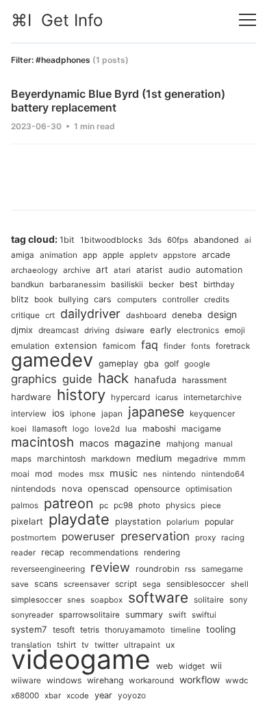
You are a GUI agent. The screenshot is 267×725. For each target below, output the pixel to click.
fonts (200, 346)
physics (180, 505)
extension (76, 345)
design (222, 314)
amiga (22, 255)
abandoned (216, 240)
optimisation (209, 489)
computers (137, 299)
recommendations (104, 552)
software (158, 597)
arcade (216, 255)
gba (151, 363)
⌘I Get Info (57, 20)
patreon (69, 503)
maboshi (159, 428)
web (164, 666)
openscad (108, 489)
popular (219, 521)
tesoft (64, 629)
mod (44, 474)
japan (112, 413)
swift (177, 615)
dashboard (146, 315)
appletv (143, 255)
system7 (29, 629)
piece (211, 505)
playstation (138, 521)
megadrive (197, 459)
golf (171, 363)
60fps (177, 240)
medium (154, 458)
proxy (205, 537)
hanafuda (155, 379)
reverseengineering (48, 569)
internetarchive (212, 397)
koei (19, 429)
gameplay (118, 363)
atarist (149, 270)
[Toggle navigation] (247, 20)
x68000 (25, 695)
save (20, 584)
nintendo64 (222, 474)
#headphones (63, 60)
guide (77, 379)
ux (170, 645)
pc (103, 505)
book (43, 299)
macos (94, 443)
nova (72, 489)
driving (97, 330)
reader (23, 552)
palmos (24, 505)
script (126, 584)
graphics (34, 379)
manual (219, 444)
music (124, 473)
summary (144, 614)
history (81, 395)
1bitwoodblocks (111, 240)
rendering (162, 552)
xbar (52, 695)
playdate (79, 519)
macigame (201, 429)
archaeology (34, 270)
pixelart (27, 521)
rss (190, 569)
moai (20, 474)
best (188, 284)
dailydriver (90, 313)
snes (76, 600)
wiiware (26, 680)
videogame (81, 659)
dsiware (129, 330)
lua (131, 429)
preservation (155, 536)
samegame (222, 569)
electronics (198, 330)
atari (122, 270)
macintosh (42, 442)
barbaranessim (77, 284)
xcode (77, 695)
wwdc (237, 680)
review (110, 567)
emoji (235, 330)
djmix (22, 330)
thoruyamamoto (135, 630)
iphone (83, 414)
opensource (157, 489)
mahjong (182, 443)
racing (232, 537)
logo (81, 429)
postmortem (33, 537)
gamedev (52, 359)
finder (175, 346)
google (197, 364)
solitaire (209, 599)
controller (180, 299)
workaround (151, 680)
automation (219, 270)
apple (113, 255)
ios (58, 413)
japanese (156, 412)
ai (247, 240)
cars (103, 299)
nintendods (33, 489)
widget (192, 666)
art (102, 269)
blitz (20, 299)
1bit (67, 240)
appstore (179, 255)
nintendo (179, 474)
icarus (166, 397)
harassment (204, 380)
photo (149, 505)
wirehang (105, 680)
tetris (89, 630)
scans (46, 584)
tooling (221, 629)
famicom (119, 346)
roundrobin (157, 569)
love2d (107, 429)
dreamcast (58, 330)
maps (21, 459)
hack (113, 377)
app (90, 255)
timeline (185, 630)
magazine (137, 443)
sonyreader (32, 615)
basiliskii (127, 284)
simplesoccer (36, 600)
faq (149, 345)
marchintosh (61, 458)
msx (96, 474)
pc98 (123, 505)
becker (161, 284)
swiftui (204, 615)
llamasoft (49, 429)
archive (76, 270)
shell (240, 584)
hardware (31, 396)
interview (29, 413)
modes (71, 474)
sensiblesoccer (195, 584)
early (160, 329)
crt (50, 315)
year (103, 695)
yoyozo (132, 695)
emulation (30, 346)
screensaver (87, 584)
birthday (219, 284)
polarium (182, 522)
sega (151, 584)
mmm (234, 458)
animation (58, 255)
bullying (73, 299)
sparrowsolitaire (89, 615)
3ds (155, 240)
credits (216, 299)
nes (150, 474)
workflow (199, 679)
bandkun (27, 284)
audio (179, 270)
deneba (187, 315)
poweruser (88, 536)
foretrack (233, 346)
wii (216, 665)
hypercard (130, 397)
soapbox (106, 600)
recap (52, 552)
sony (238, 600)
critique (25, 315)
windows (64, 680)
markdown (111, 459)
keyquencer (212, 413)
